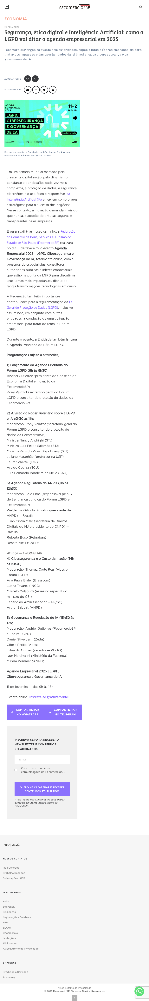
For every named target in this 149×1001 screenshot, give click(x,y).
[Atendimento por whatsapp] (139, 991)
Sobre (6, 901)
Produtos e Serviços (15, 972)
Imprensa (9, 906)
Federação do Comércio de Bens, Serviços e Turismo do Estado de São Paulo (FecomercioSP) (41, 237)
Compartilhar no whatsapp (27, 712)
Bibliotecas (10, 943)
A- (35, 78)
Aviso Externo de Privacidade (21, 948)
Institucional (7, 7)
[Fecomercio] (74, 7)
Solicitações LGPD (14, 878)
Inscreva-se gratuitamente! (48, 697)
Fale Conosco (11, 867)
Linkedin (52, 90)
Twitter (44, 90)
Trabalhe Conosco (14, 873)
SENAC (7, 927)
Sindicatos (9, 912)
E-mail (27, 90)
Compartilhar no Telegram (65, 712)
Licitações (9, 938)
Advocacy (9, 977)
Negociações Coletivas (17, 917)
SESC (6, 922)
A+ (27, 78)
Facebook (36, 90)
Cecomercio (10, 932)
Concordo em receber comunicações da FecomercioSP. (43, 770)
